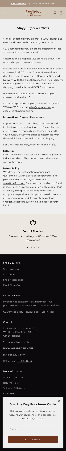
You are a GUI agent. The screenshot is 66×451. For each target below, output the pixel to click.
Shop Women (11, 269)
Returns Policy (11, 382)
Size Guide (9, 393)
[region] (33, 231)
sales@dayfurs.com (30, 93)
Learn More (48, 311)
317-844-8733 (24, 361)
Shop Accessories (13, 279)
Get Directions (11, 335)
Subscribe (33, 439)
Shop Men (9, 274)
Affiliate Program (13, 377)
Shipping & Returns (14, 388)
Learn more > (33, 240)
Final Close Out (12, 285)
